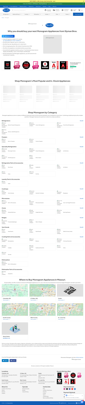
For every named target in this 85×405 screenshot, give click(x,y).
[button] (83, 3)
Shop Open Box (78, 14)
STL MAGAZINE (6, 40)
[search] (27, 10)
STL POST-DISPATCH (16, 40)
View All (81, 120)
